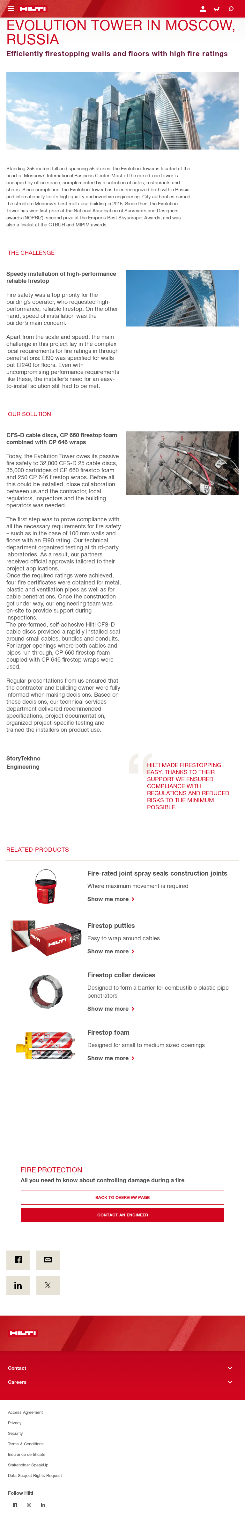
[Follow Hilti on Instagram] (29, 1505)
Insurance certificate (26, 1454)
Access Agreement (25, 1412)
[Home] (33, 8)
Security (15, 1433)
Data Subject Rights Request (35, 1475)
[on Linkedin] (18, 1285)
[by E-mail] (48, 1260)
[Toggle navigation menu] (11, 9)
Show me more (108, 898)
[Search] (231, 9)
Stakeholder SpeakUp (28, 1464)
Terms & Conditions (26, 1443)
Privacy (15, 1422)
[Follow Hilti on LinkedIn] (43, 1505)
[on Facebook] (18, 1260)
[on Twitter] (48, 1285)
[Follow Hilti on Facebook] (15, 1505)
